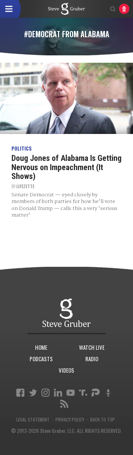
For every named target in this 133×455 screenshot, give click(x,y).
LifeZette (25, 186)
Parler (96, 393)
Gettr (108, 393)
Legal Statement (33, 419)
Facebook (20, 393)
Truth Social (83, 393)
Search (112, 9)
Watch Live (92, 347)
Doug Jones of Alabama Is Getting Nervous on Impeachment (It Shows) (66, 167)
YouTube (70, 393)
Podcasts (41, 359)
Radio (91, 359)
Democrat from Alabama (66, 9)
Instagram (45, 393)
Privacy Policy (69, 419)
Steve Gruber (66, 313)
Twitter (33, 393)
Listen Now (124, 9)
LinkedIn (58, 393)
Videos (66, 370)
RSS (64, 404)
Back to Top (102, 419)
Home (41, 347)
